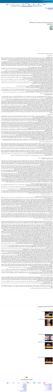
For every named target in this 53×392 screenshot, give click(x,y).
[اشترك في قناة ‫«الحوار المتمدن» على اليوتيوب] (26, 6)
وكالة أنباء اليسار (24, 385)
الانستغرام (24, 4)
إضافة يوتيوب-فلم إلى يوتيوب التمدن (22, 390)
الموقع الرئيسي (50, 8)
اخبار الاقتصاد (25, 388)
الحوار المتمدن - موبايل (49, 7)
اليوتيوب (19, 4)
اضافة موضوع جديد (50, 388)
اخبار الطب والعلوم (24, 389)
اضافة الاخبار (50, 389)
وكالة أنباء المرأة (24, 384)
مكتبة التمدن (50, 387)
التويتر (14, 4)
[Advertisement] (29, 14)
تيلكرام (35, 4)
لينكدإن (30, 4)
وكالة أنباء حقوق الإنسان (23, 387)
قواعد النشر (50, 385)
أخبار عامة (25, 383)
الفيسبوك (9, 4)
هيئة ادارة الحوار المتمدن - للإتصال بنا (48, 384)
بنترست (40, 4)
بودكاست (45, 4)
